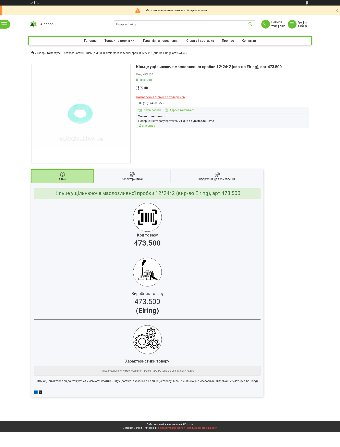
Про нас (228, 41)
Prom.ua (188, 424)
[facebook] (36, 392)
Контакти (249, 41)
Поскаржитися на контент (170, 428)
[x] (40, 392)
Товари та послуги (118, 41)
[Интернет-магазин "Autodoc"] (33, 24)
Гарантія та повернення (160, 41)
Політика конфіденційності (202, 428)
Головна (90, 41)
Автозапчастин (74, 53)
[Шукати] (250, 24)
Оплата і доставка (200, 41)
